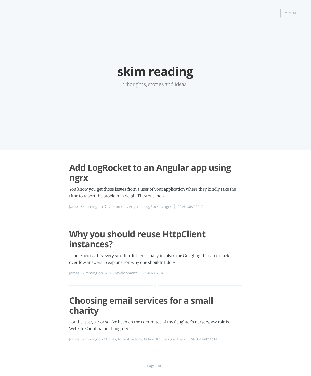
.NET (108, 273)
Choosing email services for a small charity (141, 305)
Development (115, 206)
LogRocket (153, 206)
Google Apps (174, 339)
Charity (110, 339)
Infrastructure (130, 339)
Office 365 (152, 339)
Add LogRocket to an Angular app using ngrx (150, 172)
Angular (135, 206)
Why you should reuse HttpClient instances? (137, 239)
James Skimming (83, 206)
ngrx (168, 206)
